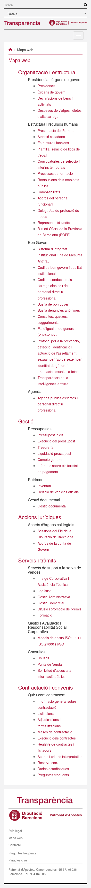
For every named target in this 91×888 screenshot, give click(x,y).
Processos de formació (55, 173)
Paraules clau (17, 860)
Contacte (14, 845)
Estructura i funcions (53, 142)
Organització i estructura (46, 72)
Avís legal (15, 831)
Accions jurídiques (39, 517)
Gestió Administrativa (54, 596)
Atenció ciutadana (51, 136)
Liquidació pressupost (54, 453)
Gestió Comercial (51, 602)
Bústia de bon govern (54, 304)
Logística (44, 590)
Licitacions (46, 713)
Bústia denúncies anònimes (59, 310)
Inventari (44, 485)
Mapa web (15, 838)
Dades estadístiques (53, 768)
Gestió (25, 421)
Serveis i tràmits (37, 560)
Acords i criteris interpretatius (60, 756)
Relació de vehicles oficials (58, 491)
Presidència (47, 85)
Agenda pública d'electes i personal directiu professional (58, 403)
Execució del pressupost (56, 441)
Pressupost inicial (51, 434)
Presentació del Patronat (56, 130)
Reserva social (49, 762)
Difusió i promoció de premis (59, 609)
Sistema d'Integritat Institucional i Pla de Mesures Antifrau (60, 254)
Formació (45, 615)
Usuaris (43, 657)
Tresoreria (45, 447)
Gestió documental (52, 506)
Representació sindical (55, 222)
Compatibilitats (49, 191)
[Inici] (10, 49)
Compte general (50, 459)
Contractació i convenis (45, 687)
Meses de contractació (55, 731)
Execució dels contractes (57, 738)
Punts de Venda (50, 664)
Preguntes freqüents (53, 774)
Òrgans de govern (52, 92)
